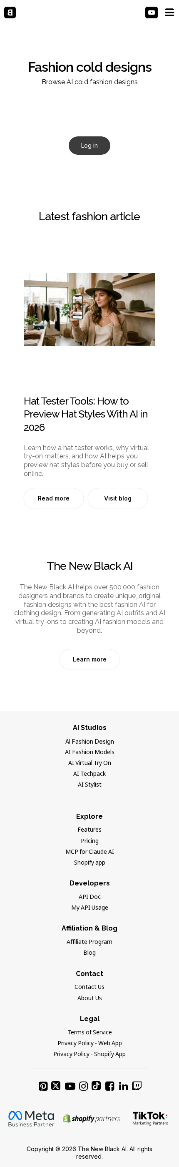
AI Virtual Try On (89, 763)
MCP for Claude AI (89, 852)
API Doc (90, 897)
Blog (89, 953)
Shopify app (89, 863)
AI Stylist (90, 785)
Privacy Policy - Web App (89, 1043)
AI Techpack (89, 774)
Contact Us (89, 987)
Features (89, 830)
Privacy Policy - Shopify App (89, 1054)
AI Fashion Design (89, 741)
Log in (89, 145)
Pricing (90, 841)
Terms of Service (89, 1032)
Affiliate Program (89, 942)
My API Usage (89, 908)
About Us (89, 998)
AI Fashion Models (89, 752)
